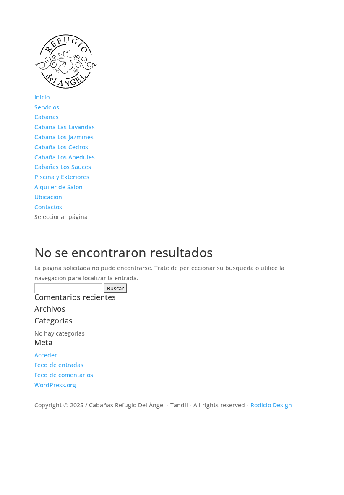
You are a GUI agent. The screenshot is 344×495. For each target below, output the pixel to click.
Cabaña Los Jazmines (64, 137)
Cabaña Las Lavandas (64, 127)
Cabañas (46, 117)
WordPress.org (55, 385)
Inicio (42, 97)
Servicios (46, 107)
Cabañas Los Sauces (62, 167)
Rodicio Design (271, 405)
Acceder (45, 355)
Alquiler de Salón (58, 187)
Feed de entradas (58, 365)
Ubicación (48, 197)
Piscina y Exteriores (61, 177)
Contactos (48, 207)
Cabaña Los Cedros (61, 147)
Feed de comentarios (63, 375)
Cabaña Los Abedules (64, 157)
